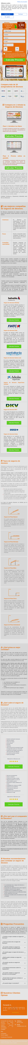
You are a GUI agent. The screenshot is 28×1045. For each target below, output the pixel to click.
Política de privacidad (22, 1)
